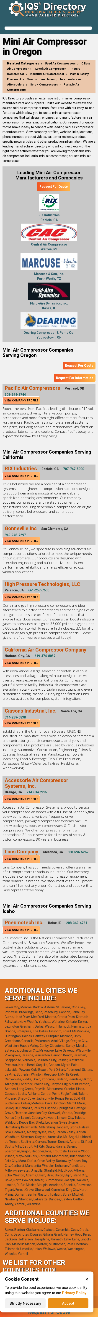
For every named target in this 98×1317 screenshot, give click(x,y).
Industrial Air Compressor (47, 74)
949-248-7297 (15, 535)
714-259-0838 (15, 717)
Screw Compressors (44, 84)
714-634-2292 (36, 792)
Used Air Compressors (60, 63)
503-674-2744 (15, 394)
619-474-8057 (44, 656)
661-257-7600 (38, 590)
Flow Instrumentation (40, 79)
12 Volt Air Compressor (50, 68)
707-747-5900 (73, 469)
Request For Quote (53, 186)
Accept (68, 1303)
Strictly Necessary (25, 1303)
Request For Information (74, 378)
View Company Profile (21, 400)
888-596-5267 (77, 852)
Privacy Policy (74, 1293)
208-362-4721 (76, 923)
